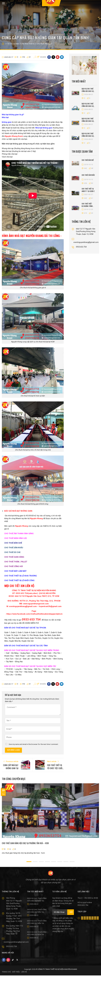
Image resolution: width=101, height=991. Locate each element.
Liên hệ (24, 972)
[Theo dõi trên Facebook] (4, 960)
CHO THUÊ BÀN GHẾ (13, 543)
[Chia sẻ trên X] (53, 57)
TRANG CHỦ (6, 972)
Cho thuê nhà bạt (44, 44)
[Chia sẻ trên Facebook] (49, 57)
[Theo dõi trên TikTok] (13, 960)
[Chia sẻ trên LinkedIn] (62, 57)
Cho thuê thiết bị (28, 44)
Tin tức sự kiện (13, 44)
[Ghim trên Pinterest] (57, 57)
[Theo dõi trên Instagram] (8, 960)
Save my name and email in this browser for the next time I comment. (33, 744)
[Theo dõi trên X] (17, 960)
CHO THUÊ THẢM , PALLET (15, 562)
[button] (3, 3)
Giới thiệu (16, 972)
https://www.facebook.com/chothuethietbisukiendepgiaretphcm (34, 614)
